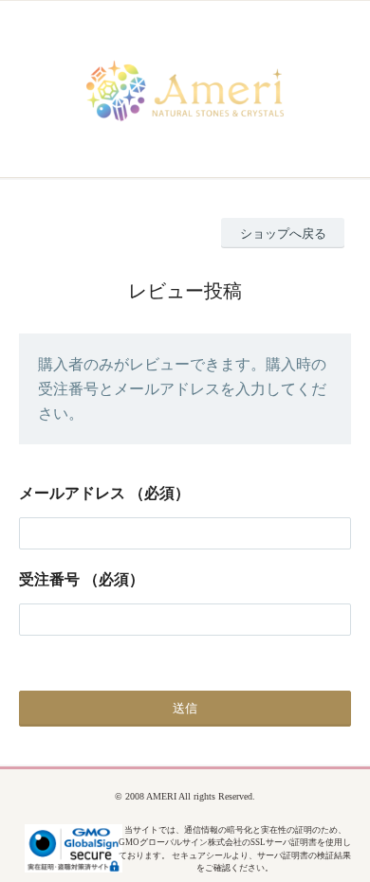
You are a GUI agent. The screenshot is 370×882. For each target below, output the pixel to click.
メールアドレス (72, 493)
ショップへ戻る (283, 233)
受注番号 (49, 579)
